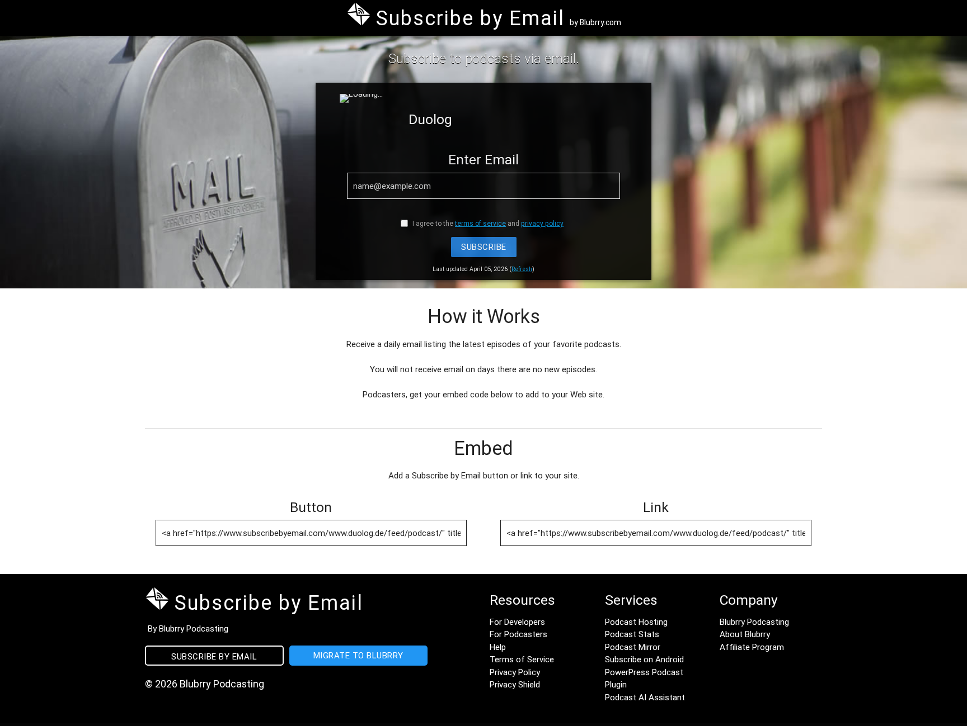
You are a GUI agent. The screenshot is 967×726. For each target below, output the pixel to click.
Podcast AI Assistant (645, 697)
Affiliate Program (752, 647)
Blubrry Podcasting (754, 621)
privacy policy (542, 223)
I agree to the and (487, 223)
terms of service (480, 223)
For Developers (517, 621)
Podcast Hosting (636, 621)
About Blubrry (745, 634)
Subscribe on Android (644, 659)
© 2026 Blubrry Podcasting (204, 683)
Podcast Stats (632, 634)
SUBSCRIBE (483, 246)
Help (498, 647)
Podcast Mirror (632, 647)
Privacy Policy (515, 672)
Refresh (521, 269)
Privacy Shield (515, 684)
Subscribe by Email (214, 656)
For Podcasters (518, 634)
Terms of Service (522, 659)
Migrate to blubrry (358, 655)
